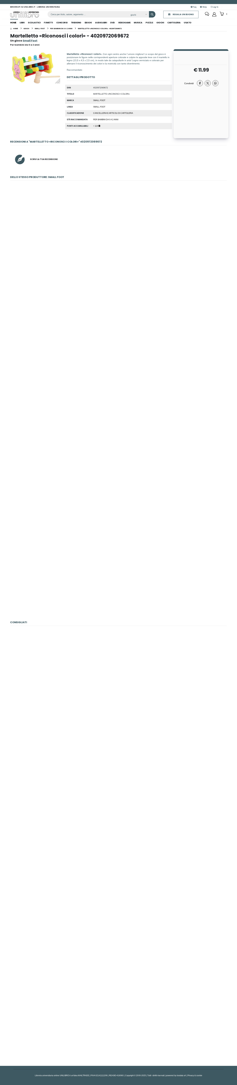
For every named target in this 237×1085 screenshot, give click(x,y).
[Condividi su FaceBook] (200, 83)
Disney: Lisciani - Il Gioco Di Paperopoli (118, 884)
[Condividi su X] (208, 83)
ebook (88, 22)
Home (13, 22)
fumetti (48, 22)
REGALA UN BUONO (183, 14)
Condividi (189, 83)
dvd (112, 22)
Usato (187, 22)
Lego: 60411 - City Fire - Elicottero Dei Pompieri (118, 956)
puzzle (149, 22)
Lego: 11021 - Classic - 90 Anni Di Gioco (118, 1028)
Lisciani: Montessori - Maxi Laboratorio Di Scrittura (118, 741)
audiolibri (101, 22)
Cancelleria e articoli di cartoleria (113, 113)
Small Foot (99, 100)
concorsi (62, 22)
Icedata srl (181, 1075)
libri (22, 22)
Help (204, 7)
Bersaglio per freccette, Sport (118, 296)
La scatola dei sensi (118, 367)
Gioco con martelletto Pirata (118, 582)
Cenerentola (118, 669)
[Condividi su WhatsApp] (215, 83)
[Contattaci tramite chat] (207, 14)
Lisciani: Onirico (118, 813)
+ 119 (96, 126)
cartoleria (173, 22)
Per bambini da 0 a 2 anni (105, 119)
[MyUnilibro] (214, 14)
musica (138, 22)
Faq (194, 7)
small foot (99, 106)
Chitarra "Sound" (118, 224)
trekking (76, 22)
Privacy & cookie (195, 1075)
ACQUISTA (120, 247)
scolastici (34, 22)
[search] (152, 14)
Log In (215, 7)
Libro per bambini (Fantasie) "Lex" (119, 439)
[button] (223, 14)
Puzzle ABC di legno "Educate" (118, 511)
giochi (160, 22)
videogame (124, 22)
